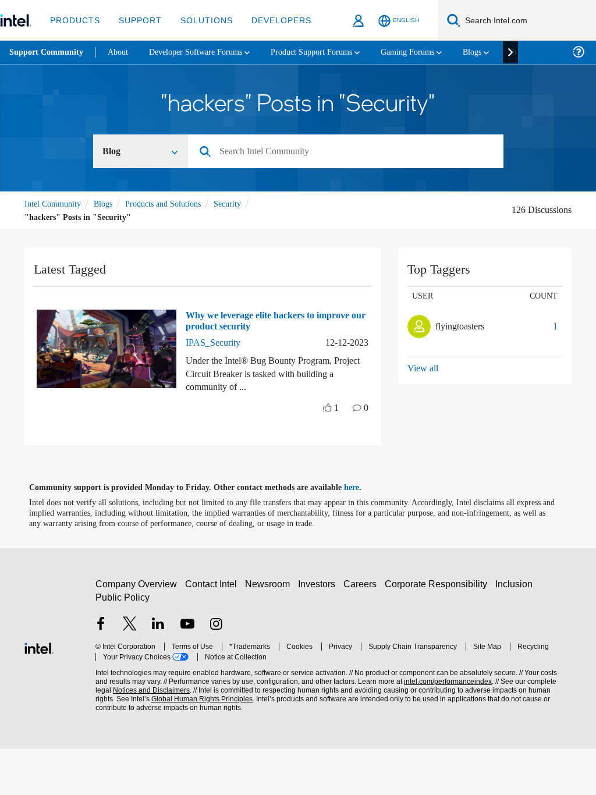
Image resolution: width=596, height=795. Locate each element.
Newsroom (269, 584)
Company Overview (136, 584)
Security (243, 204)
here (361, 487)
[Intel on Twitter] (130, 624)
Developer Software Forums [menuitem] (204, 52)
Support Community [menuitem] (47, 52)
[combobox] (350, 152)
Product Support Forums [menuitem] (329, 52)
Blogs (108, 204)
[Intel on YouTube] (187, 624)
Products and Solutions (174, 204)
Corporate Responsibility (438, 584)
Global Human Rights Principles (177, 699)
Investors (319, 584)
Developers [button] (272, 20)
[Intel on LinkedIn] (158, 624)
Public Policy (121, 598)
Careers (362, 584)
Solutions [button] (201, 20)
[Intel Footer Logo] (39, 647)
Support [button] (137, 20)
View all (423, 368)
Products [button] (74, 20)
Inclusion (516, 584)
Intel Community (54, 204)
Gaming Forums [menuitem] (431, 52)
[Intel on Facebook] (101, 624)
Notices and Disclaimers (132, 690)
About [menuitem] (121, 52)
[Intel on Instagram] (216, 624)
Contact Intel (212, 584)
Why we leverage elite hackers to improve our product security (258, 320)
